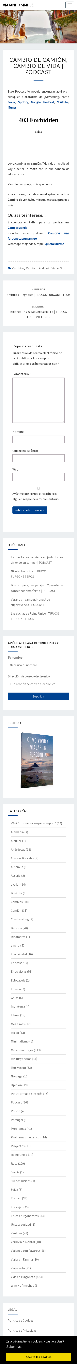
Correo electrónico (25, 451)
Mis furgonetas (21, 1059)
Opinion (16, 1085)
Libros (15, 1015)
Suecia (15, 1172)
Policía (15, 1111)
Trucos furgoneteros (25, 1216)
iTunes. (12, 107)
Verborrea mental (23, 1242)
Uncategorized (21, 1224)
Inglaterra (18, 1006)
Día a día (16, 928)
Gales (14, 998)
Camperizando (17, 228)
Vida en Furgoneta (23, 1277)
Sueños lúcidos (21, 1181)
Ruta (14, 1163)
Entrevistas (18, 971)
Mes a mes (18, 1024)
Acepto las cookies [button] (39, 1356)
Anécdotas (18, 849)
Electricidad (19, 954)
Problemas (18, 1129)
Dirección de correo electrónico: (29, 676)
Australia (17, 867)
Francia (16, 989)
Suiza (14, 1190)
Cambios (18, 268)
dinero (15, 945)
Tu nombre (15, 657)
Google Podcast (42, 102)
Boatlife (16, 893)
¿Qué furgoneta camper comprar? (33, 823)
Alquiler (16, 841)
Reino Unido (19, 1155)
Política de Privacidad (22, 1330)
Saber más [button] (14, 1346)
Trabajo (16, 1198)
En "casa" (17, 963)
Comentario (21, 374)
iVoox (11, 102)
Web (15, 469)
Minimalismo (20, 1041)
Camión (31, 268)
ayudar (15, 884)
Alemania (17, 832)
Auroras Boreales (22, 858)
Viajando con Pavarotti (26, 1250)
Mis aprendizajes (22, 1050)
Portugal (17, 1120)
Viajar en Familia (22, 1259)
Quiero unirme (54, 244)
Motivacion (18, 1068)
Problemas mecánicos (26, 1137)
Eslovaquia (18, 980)
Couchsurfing (20, 919)
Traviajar (17, 1207)
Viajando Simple (18, 4)
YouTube (63, 102)
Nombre (18, 432)
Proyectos (18, 1146)
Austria (16, 875)
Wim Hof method (22, 1285)
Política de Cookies (20, 1320)
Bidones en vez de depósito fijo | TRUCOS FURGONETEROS (38, 312)
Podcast (44, 268)
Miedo (15, 1033)
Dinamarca (18, 937)
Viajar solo (59, 268)
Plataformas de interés (26, 1094)
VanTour (16, 1233)
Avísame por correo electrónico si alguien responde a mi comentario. (35, 496)
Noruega (17, 1076)
